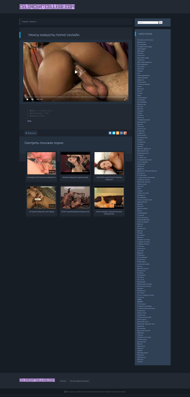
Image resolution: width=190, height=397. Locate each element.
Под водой (141, 282)
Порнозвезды (142, 78)
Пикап (139, 91)
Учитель (140, 115)
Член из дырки (143, 222)
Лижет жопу (141, 184)
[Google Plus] (125, 132)
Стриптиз (141, 60)
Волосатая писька (144, 286)
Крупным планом (143, 182)
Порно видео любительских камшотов (109, 212)
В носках (140, 297)
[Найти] (160, 22)
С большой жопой (144, 317)
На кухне (140, 277)
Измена (140, 140)
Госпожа (140, 251)
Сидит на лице (143, 193)
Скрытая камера (143, 84)
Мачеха (140, 237)
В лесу (139, 266)
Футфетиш (141, 290)
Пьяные (140, 53)
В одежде (141, 131)
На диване (141, 275)
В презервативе (143, 219)
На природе (141, 44)
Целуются (141, 195)
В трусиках (141, 228)
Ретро (139, 113)
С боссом (140, 246)
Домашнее (141, 42)
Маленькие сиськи (144, 284)
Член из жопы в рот (144, 200)
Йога (139, 188)
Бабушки (140, 166)
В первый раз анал (144, 160)
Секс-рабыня (142, 257)
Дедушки (140, 168)
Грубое (140, 350)
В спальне (141, 259)
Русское (140, 106)
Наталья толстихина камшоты (41, 177)
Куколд (140, 204)
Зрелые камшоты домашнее (75, 177)
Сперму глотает (143, 244)
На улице (141, 66)
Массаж (140, 359)
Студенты (141, 133)
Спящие (140, 144)
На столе (140, 279)
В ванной (141, 55)
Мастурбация (142, 64)
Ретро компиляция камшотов (75, 212)
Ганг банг (141, 293)
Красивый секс (143, 151)
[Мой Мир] (121, 132)
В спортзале (142, 175)
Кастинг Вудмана (144, 148)
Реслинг (140, 206)
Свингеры (141, 100)
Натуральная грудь (144, 46)
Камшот (140, 348)
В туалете (141, 173)
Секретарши (142, 97)
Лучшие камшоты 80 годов (41, 212)
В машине (141, 270)
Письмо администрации (79, 381)
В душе (140, 71)
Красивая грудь (143, 58)
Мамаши (140, 333)
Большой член (143, 321)
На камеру (141, 328)
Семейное (141, 142)
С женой (140, 215)
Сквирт (140, 191)
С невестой (141, 157)
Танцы (139, 93)
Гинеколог (141, 248)
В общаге (141, 255)
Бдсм (139, 95)
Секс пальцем (142, 217)
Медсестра (141, 104)
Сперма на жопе (143, 242)
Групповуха (141, 49)
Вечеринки (141, 122)
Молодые (141, 51)
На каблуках (142, 197)
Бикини (140, 224)
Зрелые (140, 124)
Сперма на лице (143, 239)
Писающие (141, 82)
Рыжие (140, 361)
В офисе (140, 273)
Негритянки (142, 339)
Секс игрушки (142, 162)
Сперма (140, 111)
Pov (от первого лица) (145, 295)
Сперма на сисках (144, 337)
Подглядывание (143, 75)
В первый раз (142, 137)
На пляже (141, 235)
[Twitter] (113, 132)
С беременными (143, 120)
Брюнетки (141, 346)
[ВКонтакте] (110, 132)
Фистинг (140, 117)
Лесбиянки (141, 357)
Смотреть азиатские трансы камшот (109, 178)
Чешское (140, 126)
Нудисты (140, 80)
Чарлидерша (142, 213)
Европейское (142, 202)
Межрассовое (142, 353)
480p (29, 121)
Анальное (141, 310)
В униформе (142, 102)
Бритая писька (143, 268)
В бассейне (141, 262)
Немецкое (141, 164)
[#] (47, 6)
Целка (139, 86)
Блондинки (141, 342)
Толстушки (141, 304)
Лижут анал (141, 313)
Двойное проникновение (147, 171)
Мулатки (140, 355)
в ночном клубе (143, 264)
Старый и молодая (144, 306)
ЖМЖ (139, 299)
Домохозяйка (142, 208)
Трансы (140, 335)
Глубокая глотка (143, 180)
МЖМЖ (140, 302)
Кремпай (140, 326)
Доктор (140, 231)
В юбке (140, 233)
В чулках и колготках (145, 40)
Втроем (140, 146)
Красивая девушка (144, 62)
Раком (139, 211)
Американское (143, 153)
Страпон (140, 155)
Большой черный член (146, 324)
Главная (63, 381)
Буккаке (140, 253)
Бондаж (140, 288)
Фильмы (140, 89)
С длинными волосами (146, 177)
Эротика (140, 69)
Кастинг (140, 109)
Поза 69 (140, 186)
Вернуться (32, 133)
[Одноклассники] (117, 132)
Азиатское (141, 315)
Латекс (140, 226)
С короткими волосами (146, 308)
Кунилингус (141, 135)
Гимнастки (141, 129)
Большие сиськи (143, 330)
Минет (140, 344)
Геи (138, 73)
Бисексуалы (141, 319)
